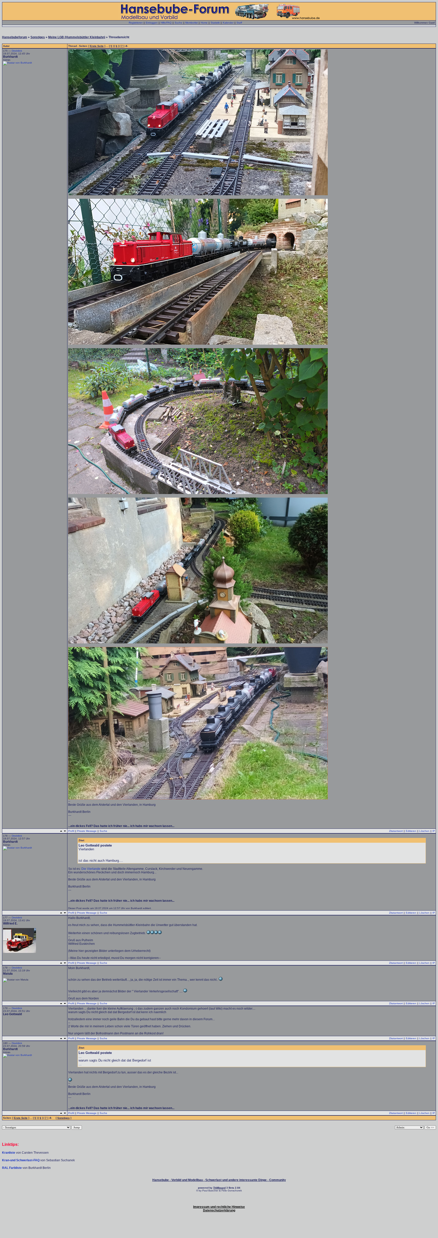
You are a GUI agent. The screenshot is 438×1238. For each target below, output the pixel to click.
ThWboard (219, 1187)
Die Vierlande (91, 869)
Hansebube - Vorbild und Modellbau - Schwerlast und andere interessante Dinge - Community (219, 1180)
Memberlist (191, 22)
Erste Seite (97, 46)
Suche (178, 22)
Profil (71, 831)
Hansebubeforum (14, 37)
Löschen (424, 831)
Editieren (411, 831)
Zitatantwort (396, 831)
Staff (239, 22)
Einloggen (152, 22)
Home (204, 22)
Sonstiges (37, 37)
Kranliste (8, 1152)
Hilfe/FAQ (166, 22)
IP (433, 831)
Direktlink (17, 50)
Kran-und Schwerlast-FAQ (21, 1160)
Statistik (215, 22)
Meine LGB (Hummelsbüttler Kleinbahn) (76, 37)
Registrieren (136, 22)
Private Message (87, 831)
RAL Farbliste (12, 1168)
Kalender (228, 22)
